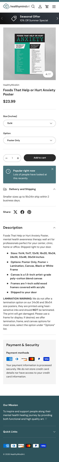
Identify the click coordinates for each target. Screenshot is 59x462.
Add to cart (40, 157)
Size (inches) (10, 116)
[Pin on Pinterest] (29, 212)
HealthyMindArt (11, 84)
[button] (47, 6)
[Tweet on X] (15, 212)
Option (7, 133)
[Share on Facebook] (22, 212)
